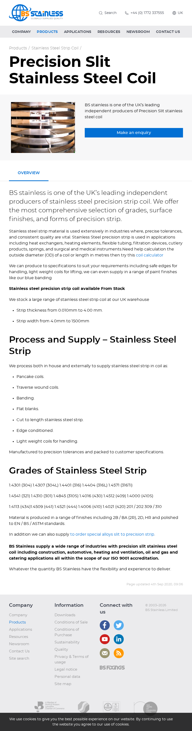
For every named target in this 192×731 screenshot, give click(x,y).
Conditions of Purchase (66, 632)
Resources (18, 637)
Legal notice (65, 669)
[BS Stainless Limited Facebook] (105, 625)
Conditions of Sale (71, 622)
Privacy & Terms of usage (71, 659)
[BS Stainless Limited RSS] (119, 653)
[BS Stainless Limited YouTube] (105, 639)
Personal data (67, 677)
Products (18, 48)
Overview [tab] (29, 173)
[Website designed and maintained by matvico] (154, 620)
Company (18, 615)
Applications (20, 629)
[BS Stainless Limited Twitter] (119, 625)
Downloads (64, 615)
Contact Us (19, 651)
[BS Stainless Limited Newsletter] (105, 653)
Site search (19, 658)
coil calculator (149, 255)
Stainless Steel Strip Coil (55, 48)
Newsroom (19, 644)
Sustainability (67, 642)
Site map (62, 684)
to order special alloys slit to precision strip (112, 534)
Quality (61, 649)
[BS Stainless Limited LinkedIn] (119, 639)
